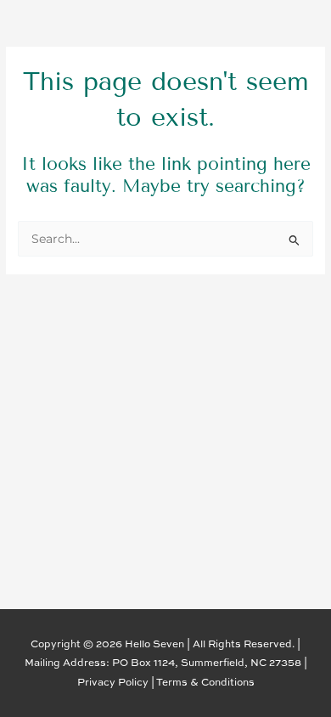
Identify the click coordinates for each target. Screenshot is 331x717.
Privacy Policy (113, 682)
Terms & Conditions (205, 682)
